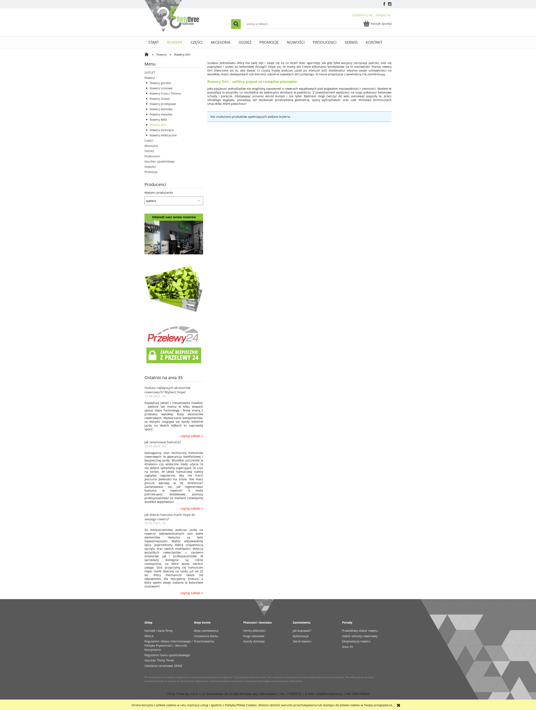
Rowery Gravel (160, 99)
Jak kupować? (302, 631)
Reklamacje (301, 636)
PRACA (149, 636)
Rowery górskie (160, 83)
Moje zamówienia (206, 631)
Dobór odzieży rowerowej (360, 636)
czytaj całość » (191, 436)
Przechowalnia (204, 641)
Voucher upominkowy (159, 161)
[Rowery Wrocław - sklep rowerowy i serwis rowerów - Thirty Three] (147, 54)
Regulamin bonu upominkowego (167, 655)
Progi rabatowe (253, 636)
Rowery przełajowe (163, 104)
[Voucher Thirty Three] (173, 288)
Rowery (149, 78)
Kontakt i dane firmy (158, 631)
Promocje (150, 172)
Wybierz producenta (158, 192)
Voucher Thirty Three (159, 660)
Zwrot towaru (302, 641)
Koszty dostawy (254, 641)
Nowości (150, 167)
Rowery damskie (161, 109)
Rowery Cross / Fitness (165, 93)
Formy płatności (254, 631)
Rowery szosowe (161, 88)
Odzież (149, 151)
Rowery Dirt (158, 125)
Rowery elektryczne (163, 135)
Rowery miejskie (161, 114)
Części (148, 140)
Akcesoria (151, 146)
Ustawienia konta (206, 636)
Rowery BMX (158, 120)
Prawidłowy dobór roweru (360, 631)
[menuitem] (153, 42)
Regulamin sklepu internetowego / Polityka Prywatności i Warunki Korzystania (168, 645)
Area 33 (347, 647)
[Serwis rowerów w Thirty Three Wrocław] (173, 237)
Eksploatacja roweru (356, 641)
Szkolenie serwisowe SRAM (163, 666)
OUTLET (149, 72)
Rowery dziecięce (162, 130)
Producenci (152, 156)
